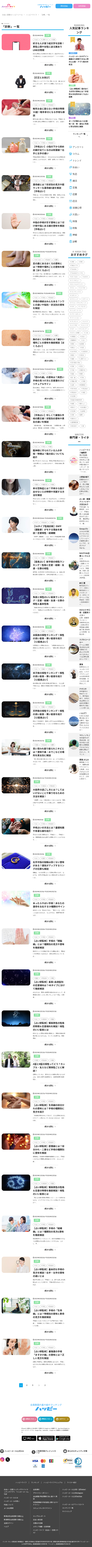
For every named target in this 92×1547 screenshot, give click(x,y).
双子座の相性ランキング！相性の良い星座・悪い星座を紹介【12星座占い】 (48, 676)
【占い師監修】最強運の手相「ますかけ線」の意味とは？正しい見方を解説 (48, 1354)
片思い (76, 214)
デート (86, 299)
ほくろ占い (38, 260)
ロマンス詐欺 (75, 333)
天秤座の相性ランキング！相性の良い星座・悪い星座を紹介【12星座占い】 (48, 714)
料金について (8, 1505)
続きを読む (49, 65)
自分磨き (84, 407)
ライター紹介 (72, 1482)
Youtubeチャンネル (77, 273)
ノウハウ (82, 306)
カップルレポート (39, 1516)
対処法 (44, 786)
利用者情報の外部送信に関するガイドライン (45, 1504)
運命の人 (74, 418)
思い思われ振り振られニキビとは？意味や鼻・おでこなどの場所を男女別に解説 (48, 752)
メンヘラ (85, 325)
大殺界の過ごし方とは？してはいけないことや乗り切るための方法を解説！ (48, 793)
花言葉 (73, 411)
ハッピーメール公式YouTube (72, 1496)
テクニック (74, 299)
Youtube (73, 269)
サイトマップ (67, 1511)
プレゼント (74, 321)
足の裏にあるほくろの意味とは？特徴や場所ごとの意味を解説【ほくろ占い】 (48, 267)
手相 (43, 105)
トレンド (77, 160)
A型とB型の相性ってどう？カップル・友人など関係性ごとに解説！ (49, 1067)
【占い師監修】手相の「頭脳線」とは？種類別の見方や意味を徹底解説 (48, 944)
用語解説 (82, 385)
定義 (75, 187)
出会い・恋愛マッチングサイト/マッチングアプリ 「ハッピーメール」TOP (16, 1492)
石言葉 (73, 396)
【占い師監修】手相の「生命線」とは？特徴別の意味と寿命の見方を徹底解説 (48, 1313)
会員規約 (36, 1489)
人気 (86, 333)
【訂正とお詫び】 (42, 78)
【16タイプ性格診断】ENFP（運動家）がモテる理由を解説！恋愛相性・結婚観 (47, 529)
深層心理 (77, 208)
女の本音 (74, 351)
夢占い (73, 347)
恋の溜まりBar (75, 362)
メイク (86, 321)
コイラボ (82, 288)
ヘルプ (6, 1527)
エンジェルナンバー (77, 284)
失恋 (75, 174)
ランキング (83, 329)
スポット (74, 295)
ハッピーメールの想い (12, 1501)
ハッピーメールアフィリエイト (73, 1504)
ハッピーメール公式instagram (72, 1493)
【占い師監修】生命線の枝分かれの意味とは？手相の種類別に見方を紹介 (48, 1108)
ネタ (72, 306)
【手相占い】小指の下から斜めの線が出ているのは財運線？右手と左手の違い (48, 150)
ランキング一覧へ (79, 135)
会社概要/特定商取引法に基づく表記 (45, 1498)
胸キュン (82, 403)
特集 (75, 228)
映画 (81, 374)
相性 (52, 522)
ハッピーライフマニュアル (53, 1482)
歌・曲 (73, 377)
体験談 (73, 336)
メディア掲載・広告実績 (41, 1527)
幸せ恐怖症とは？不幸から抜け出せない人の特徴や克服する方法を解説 (48, 491)
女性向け (44, 1019)
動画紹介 (74, 340)
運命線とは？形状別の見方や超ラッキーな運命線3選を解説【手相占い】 (48, 188)
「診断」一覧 (45, 15)
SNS (81, 262)
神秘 (72, 118)
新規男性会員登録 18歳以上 (13, 1520)
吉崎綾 (82, 344)
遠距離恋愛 (74, 422)
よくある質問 (8, 1508)
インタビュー (75, 280)
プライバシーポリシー (41, 1493)
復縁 (72, 359)
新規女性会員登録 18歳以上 (13, 1516)
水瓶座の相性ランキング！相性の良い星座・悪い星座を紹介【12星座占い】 (48, 638)
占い (36, 105)
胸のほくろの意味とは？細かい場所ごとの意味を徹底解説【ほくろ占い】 (48, 342)
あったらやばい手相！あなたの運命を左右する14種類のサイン (49, 905)
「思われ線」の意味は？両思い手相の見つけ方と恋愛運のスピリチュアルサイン (48, 380)
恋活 (75, 201)
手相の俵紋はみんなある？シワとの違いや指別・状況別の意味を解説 (48, 304)
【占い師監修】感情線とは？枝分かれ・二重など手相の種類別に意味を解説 (48, 1149)
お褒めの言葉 (38, 1523)
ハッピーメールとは (11, 1498)
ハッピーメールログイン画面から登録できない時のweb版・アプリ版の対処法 (79, 60)
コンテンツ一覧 (67, 1508)
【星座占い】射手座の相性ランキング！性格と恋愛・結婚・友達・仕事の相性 (48, 565)
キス (72, 288)
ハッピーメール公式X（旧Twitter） (74, 1489)
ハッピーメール (76, 310)
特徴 (50, 446)
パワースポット (76, 314)
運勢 (56, 260)
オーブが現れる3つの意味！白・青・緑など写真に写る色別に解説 (79, 124)
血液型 (83, 411)
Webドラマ (74, 265)
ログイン (62, 1419)
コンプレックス (76, 291)
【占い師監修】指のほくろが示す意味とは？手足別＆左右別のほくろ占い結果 (79, 93)
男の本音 (74, 388)
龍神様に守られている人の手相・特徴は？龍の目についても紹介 (48, 453)
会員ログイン (8, 1523)
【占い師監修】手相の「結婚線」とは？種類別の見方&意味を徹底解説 (48, 1231)
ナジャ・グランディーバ (78, 303)
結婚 (72, 403)
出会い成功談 (38, 1520)
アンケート (78, 147)
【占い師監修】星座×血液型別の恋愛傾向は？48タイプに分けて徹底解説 (49, 985)
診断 (47, 35)
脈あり (73, 407)
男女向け (51, 105)
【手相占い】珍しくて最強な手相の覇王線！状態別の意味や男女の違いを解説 (48, 418)
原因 (36, 484)
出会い (73, 53)
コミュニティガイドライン (42, 1508)
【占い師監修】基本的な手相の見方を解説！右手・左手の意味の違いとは (48, 1272)
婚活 (75, 181)
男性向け (74, 392)
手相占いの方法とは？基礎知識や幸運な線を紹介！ (48, 829)
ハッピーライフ (31, 15)
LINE (36, 39)
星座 (43, 558)
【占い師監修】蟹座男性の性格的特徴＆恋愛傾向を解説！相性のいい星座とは (48, 1026)
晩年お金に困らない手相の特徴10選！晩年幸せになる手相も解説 (49, 112)
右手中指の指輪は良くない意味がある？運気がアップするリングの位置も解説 (48, 865)
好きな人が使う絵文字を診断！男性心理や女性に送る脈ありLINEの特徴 (48, 46)
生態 (72, 385)
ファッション (75, 318)
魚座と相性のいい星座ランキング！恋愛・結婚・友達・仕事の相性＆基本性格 (48, 600)
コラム (76, 154)
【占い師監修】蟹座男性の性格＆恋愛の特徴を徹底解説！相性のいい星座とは (48, 1190)
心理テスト (45, 39)
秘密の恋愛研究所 (76, 400)
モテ (36, 522)
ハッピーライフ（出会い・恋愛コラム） (45, 1531)
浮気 (82, 377)
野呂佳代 (74, 426)
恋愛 (54, 39)
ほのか (86, 276)
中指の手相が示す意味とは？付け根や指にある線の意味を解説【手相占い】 (48, 225)
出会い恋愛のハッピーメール (12, 15)
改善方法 (44, 484)
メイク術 (74, 325)
